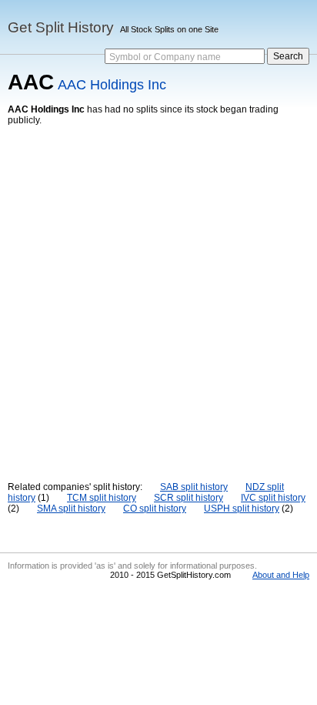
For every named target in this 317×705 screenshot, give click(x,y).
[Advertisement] (158, 292)
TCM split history (101, 497)
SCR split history (188, 497)
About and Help (280, 574)
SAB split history (194, 487)
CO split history (154, 508)
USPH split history (241, 508)
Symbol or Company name (165, 57)
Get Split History (61, 27)
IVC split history (273, 497)
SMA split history (71, 508)
